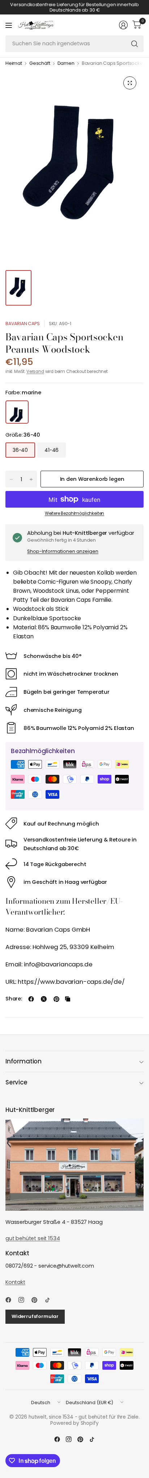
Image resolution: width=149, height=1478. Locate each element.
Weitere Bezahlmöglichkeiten (74, 513)
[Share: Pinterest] (56, 999)
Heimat (13, 63)
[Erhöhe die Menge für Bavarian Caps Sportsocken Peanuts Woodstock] (31, 479)
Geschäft (39, 63)
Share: (13, 999)
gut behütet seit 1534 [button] (32, 1238)
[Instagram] (24, 1300)
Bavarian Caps (22, 323)
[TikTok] (50, 1300)
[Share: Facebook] (31, 999)
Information (23, 1061)
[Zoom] (129, 82)
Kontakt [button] (15, 1282)
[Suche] (134, 43)
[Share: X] (43, 999)
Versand (35, 371)
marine (17, 412)
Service (16, 1082)
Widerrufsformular (35, 1316)
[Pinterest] (37, 1300)
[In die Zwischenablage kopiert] (67, 999)
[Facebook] (11, 1300)
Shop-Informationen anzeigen (62, 551)
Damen (66, 63)
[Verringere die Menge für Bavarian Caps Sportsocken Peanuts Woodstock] (11, 479)
